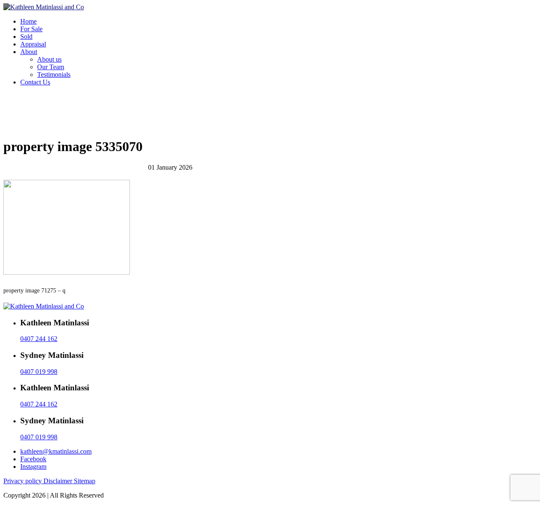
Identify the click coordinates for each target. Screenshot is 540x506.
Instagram (33, 466)
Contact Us (35, 82)
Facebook (33, 459)
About (28, 51)
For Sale (31, 28)
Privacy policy (23, 480)
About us (49, 59)
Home (28, 21)
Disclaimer (58, 480)
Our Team (50, 66)
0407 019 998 (38, 371)
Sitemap (84, 480)
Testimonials (53, 74)
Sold (26, 36)
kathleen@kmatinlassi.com (56, 451)
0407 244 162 (38, 338)
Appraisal (33, 44)
